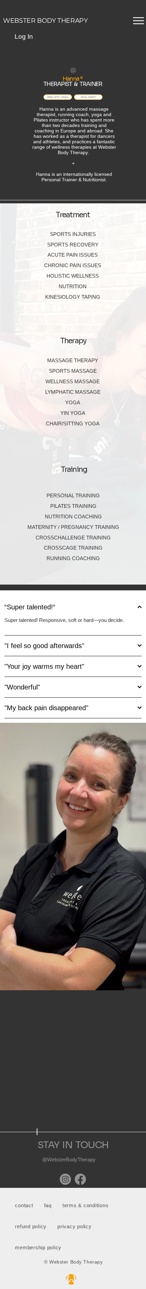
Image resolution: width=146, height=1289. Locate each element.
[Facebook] (80, 1179)
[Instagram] (65, 1179)
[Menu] (73, 20)
